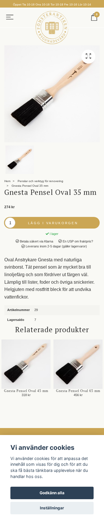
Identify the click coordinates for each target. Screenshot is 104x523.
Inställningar (52, 508)
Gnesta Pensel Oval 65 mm (78, 391)
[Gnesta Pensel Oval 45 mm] (26, 364)
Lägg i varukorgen (53, 223)
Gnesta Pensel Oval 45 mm (26, 391)
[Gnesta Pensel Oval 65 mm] (78, 364)
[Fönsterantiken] (52, 27)
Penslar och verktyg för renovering (40, 181)
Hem (7, 181)
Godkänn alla (52, 492)
